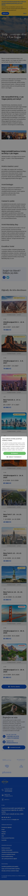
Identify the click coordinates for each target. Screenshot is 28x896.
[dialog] (14, 448)
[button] (14, 457)
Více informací (19, 450)
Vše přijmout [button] (14, 453)
